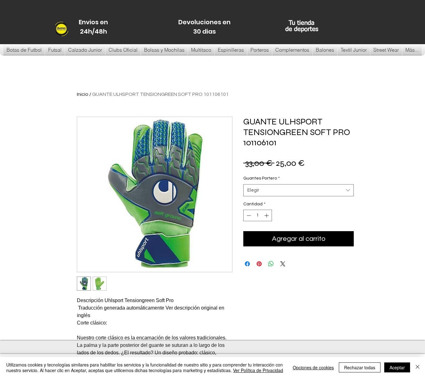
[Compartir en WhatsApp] (271, 264)
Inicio (82, 94)
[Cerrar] (417, 367)
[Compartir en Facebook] (247, 264)
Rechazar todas (359, 367)
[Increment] (267, 215)
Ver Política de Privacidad (258, 370)
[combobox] (298, 190)
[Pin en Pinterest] (259, 264)
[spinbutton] (257, 215)
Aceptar (397, 367)
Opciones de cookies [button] (313, 367)
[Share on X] (283, 264)
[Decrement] (248, 215)
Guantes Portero (261, 178)
